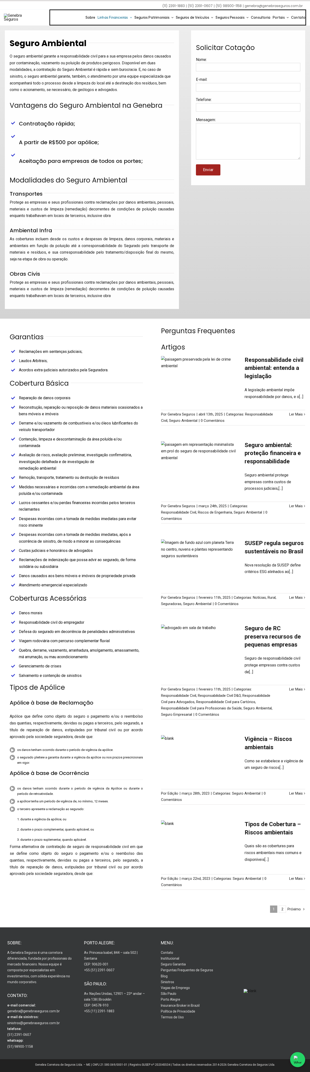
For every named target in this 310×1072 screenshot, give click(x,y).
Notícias (259, 597)
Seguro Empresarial (176, 714)
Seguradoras (171, 604)
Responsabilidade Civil (178, 512)
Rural (272, 597)
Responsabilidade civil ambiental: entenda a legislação (274, 368)
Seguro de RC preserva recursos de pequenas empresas (273, 636)
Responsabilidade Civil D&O (219, 695)
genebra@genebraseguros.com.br (274, 5)
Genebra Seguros (181, 414)
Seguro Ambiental (183, 420)
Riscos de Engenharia (215, 512)
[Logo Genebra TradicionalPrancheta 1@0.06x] (18, 15)
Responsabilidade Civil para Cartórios (225, 702)
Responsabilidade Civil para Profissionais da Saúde (201, 708)
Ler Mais (296, 414)
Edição (173, 793)
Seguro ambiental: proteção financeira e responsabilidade (273, 453)
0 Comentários (213, 420)
